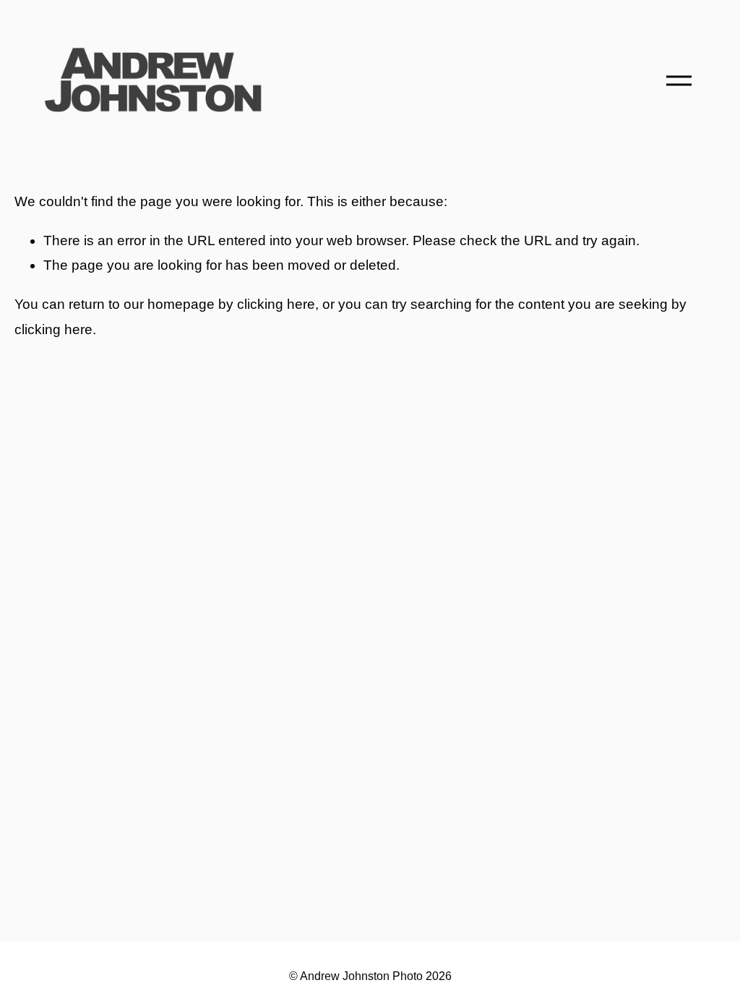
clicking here (276, 304)
